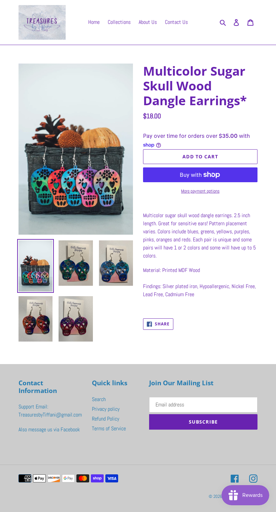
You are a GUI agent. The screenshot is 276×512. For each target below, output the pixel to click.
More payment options (200, 191)
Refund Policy (105, 418)
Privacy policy (105, 408)
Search (99, 399)
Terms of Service (109, 428)
